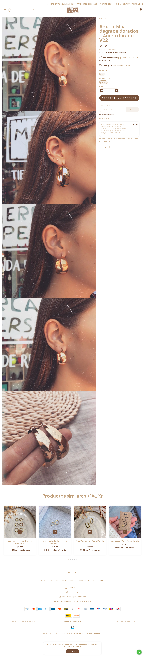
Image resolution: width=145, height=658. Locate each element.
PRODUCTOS (53, 581)
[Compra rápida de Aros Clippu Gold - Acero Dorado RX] (90, 532)
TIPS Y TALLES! (98, 581)
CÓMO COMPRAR (68, 581)
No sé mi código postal (106, 115)
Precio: (104, 78)
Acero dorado (114, 19)
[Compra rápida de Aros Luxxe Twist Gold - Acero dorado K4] (20, 532)
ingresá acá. (76, 633)
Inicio (100, 19)
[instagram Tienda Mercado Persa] (69, 572)
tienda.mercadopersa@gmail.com (74, 597)
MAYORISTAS (84, 581)
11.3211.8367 (74, 592)
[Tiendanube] (73, 622)
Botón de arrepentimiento (93, 633)
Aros (106, 19)
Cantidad (102, 86)
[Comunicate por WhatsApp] (139, 652)
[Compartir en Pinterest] (109, 147)
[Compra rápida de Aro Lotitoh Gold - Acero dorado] (125, 532)
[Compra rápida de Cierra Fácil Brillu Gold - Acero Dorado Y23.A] (55, 532)
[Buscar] (33, 10)
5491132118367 (74, 588)
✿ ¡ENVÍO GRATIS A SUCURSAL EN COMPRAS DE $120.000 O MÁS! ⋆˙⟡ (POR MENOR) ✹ (39, 4)
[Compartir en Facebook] (101, 147)
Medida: (103, 70)
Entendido (72, 651)
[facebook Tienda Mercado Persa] (76, 572)
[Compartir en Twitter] (105, 147)
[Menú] (5, 10)
